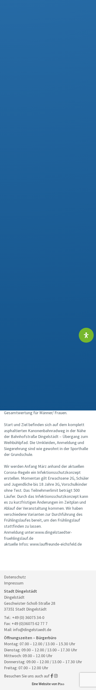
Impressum (14, 583)
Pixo (61, 684)
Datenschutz (15, 577)
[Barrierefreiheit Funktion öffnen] (86, 335)
